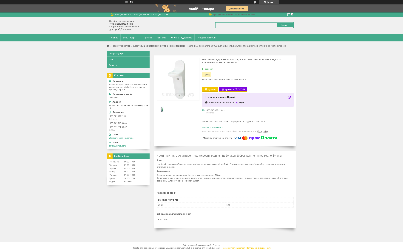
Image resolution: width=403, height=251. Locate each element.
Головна (114, 37)
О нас (111, 59)
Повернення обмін (206, 37)
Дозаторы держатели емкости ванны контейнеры (159, 46)
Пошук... (285, 25)
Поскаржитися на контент (233, 248)
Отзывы (113, 65)
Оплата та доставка (181, 37)
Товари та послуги (121, 46)
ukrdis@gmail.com (117, 146)
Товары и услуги (116, 53)
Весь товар (129, 37)
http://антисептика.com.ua (121, 138)
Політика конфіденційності (259, 248)
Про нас (148, 37)
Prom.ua (216, 245)
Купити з (229, 89)
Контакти (161, 37)
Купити (212, 89)
